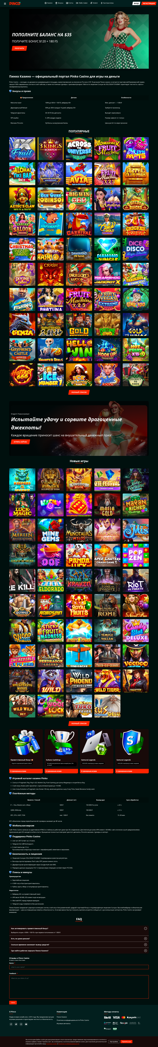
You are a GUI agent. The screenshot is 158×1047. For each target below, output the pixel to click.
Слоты (71, 3)
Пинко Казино (62, 1017)
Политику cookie (51, 1044)
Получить (19, 48)
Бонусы (60, 3)
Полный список (79, 392)
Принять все (126, 1042)
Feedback (12, 973)
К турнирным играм (18, 771)
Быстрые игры (108, 3)
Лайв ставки (83, 3)
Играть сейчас (20, 442)
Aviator (95, 3)
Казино (49, 3)
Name (11, 963)
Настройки (114, 1042)
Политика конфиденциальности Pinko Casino (73, 1020)
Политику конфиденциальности (68, 1044)
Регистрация (149, 3)
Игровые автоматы (63, 1024)
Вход (136, 3)
